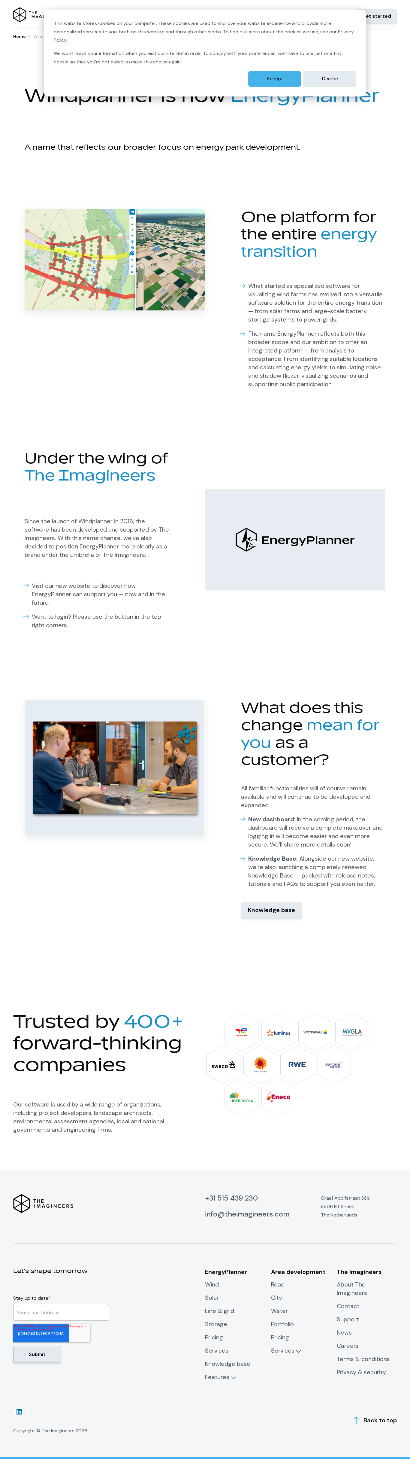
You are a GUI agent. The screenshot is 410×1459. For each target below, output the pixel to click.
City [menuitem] (276, 1298)
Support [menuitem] (348, 1319)
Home (19, 36)
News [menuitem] (344, 1332)
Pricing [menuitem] (214, 1337)
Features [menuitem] (217, 1377)
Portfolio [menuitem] (282, 1324)
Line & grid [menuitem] (219, 1311)
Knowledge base (271, 910)
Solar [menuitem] (212, 1298)
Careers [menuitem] (348, 1346)
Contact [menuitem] (348, 1306)
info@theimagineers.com (247, 1214)
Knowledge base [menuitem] (227, 1364)
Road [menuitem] (278, 1284)
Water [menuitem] (279, 1311)
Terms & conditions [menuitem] (363, 1359)
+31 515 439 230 (231, 1198)
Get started (376, 16)
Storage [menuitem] (216, 1324)
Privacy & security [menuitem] (361, 1372)
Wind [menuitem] (212, 1284)
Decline (330, 78)
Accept (275, 78)
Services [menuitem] (216, 1350)
